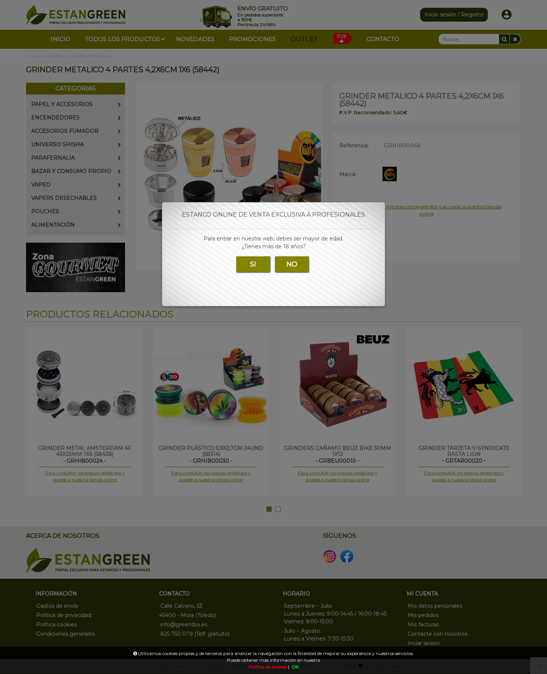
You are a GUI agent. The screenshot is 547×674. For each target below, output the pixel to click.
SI (253, 264)
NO (292, 264)
